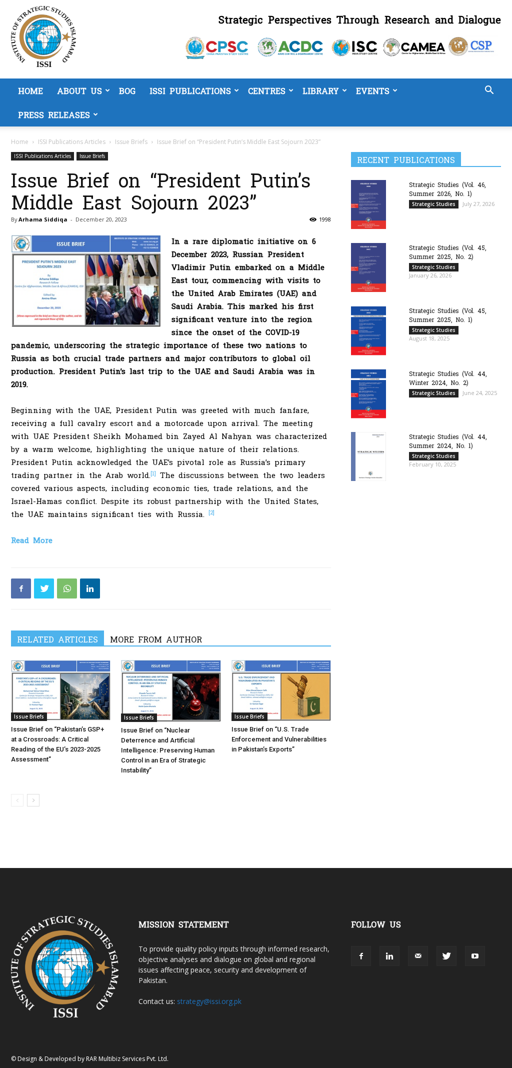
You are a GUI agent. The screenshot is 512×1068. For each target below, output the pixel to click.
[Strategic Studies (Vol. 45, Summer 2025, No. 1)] (368, 331)
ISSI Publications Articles (72, 142)
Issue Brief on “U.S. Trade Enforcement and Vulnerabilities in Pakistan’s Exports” (279, 739)
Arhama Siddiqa (43, 219)
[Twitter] (44, 588)
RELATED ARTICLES (57, 639)
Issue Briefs (131, 142)
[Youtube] (475, 956)
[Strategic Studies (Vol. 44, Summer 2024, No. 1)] (368, 456)
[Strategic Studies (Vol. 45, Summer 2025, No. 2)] (368, 267)
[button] (489, 91)
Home (30, 90)
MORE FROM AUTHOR (156, 639)
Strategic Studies (434, 204)
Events (373, 90)
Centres (267, 90)
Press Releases (54, 114)
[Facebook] (21, 588)
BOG (127, 90)
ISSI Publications (190, 90)
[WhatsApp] (67, 588)
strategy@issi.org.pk (209, 1001)
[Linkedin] (90, 588)
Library (320, 90)
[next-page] (33, 800)
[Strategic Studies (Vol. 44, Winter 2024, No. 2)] (368, 393)
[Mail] (418, 956)
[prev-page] (17, 800)
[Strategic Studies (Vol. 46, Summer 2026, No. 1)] (368, 204)
